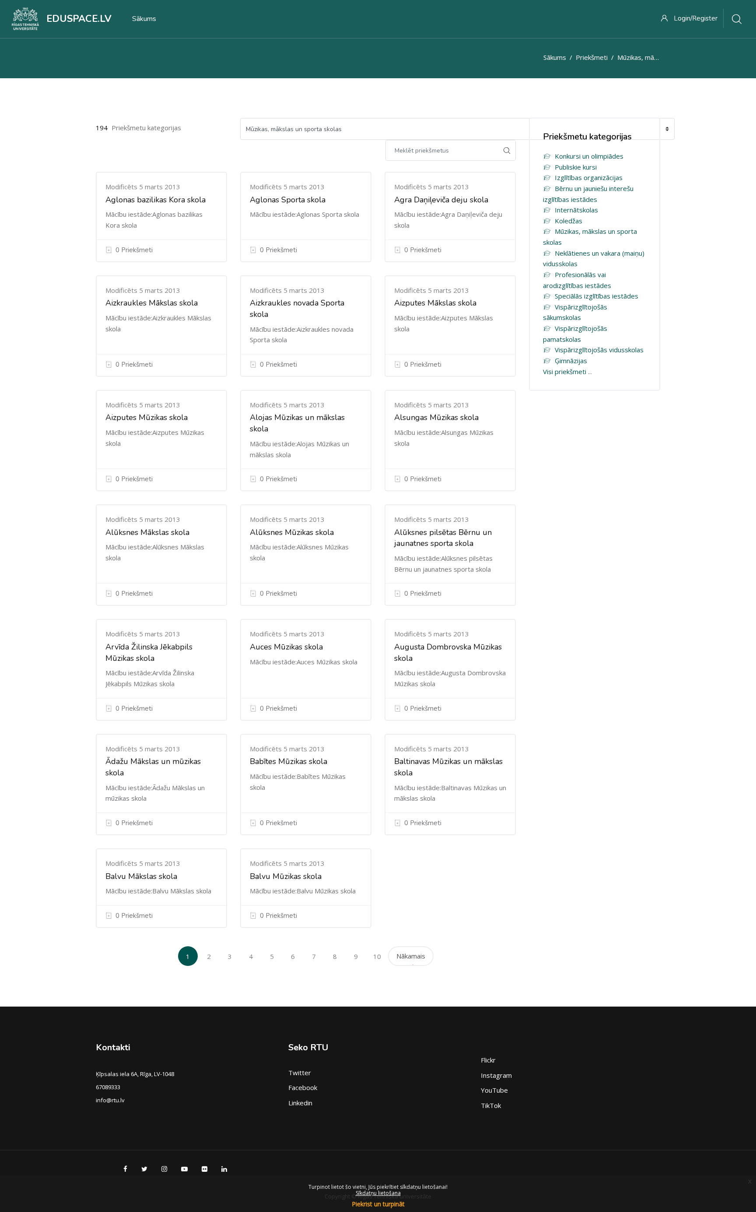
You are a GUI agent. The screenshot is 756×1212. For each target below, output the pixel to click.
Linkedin (300, 1102)
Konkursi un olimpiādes (589, 156)
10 (377, 956)
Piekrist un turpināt (378, 1204)
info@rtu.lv (110, 1100)
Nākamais (410, 956)
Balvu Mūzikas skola (286, 876)
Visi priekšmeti (564, 371)
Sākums (554, 57)
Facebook (302, 1087)
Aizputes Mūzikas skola (146, 417)
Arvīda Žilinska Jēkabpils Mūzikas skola (148, 652)
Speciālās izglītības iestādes (596, 296)
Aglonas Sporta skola (288, 199)
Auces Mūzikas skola (286, 647)
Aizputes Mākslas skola (435, 303)
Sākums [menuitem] (144, 19)
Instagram (496, 1075)
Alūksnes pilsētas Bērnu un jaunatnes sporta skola (443, 538)
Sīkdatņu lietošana (378, 1193)
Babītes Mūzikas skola (288, 761)
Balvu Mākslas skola (141, 876)
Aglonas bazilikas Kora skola (155, 199)
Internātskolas (576, 209)
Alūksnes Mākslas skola (147, 532)
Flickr (488, 1060)
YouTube (494, 1090)
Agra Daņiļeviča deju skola (441, 199)
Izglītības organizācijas (589, 177)
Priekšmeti (592, 57)
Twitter (299, 1072)
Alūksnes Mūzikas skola (292, 532)
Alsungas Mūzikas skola (436, 417)
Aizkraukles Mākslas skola (151, 303)
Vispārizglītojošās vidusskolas (599, 349)
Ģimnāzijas (571, 360)
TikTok (491, 1105)
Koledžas (568, 220)
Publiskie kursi (576, 167)
